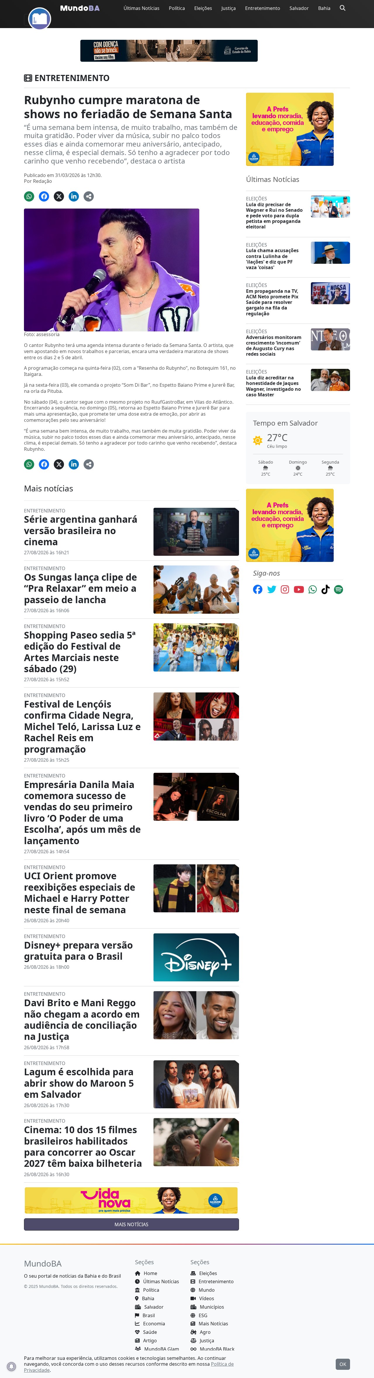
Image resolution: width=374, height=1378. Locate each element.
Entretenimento (262, 8)
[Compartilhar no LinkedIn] (74, 196)
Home (150, 1273)
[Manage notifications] (11, 1366)
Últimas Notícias (142, 8)
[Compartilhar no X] (59, 196)
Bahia (324, 8)
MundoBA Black (217, 1349)
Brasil (148, 1315)
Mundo (206, 1290)
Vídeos (206, 1298)
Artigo (149, 1340)
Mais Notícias (213, 1323)
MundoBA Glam (161, 1349)
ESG (202, 1315)
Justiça (228, 8)
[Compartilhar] (89, 196)
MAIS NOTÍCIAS (131, 1224)
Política (177, 8)
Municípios (211, 1307)
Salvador (299, 8)
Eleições (203, 8)
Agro (205, 1332)
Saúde (149, 1332)
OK (343, 1364)
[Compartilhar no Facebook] (44, 196)
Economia (153, 1323)
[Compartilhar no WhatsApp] (29, 196)
